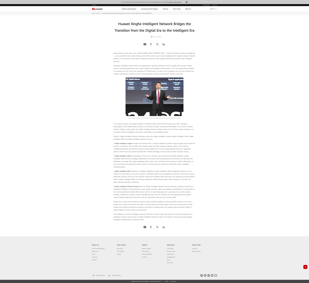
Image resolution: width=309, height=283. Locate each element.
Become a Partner (146, 248)
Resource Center (171, 251)
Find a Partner (145, 251)
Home (93, 13)
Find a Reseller (120, 251)
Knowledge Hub (171, 257)
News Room (95, 251)
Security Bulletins (196, 251)
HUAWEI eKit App (100, 275)
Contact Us (94, 257)
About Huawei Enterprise (98, 248)
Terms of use (173, 281)
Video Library (170, 254)
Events (93, 254)
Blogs (168, 260)
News (98, 13)
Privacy (166, 281)
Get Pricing (119, 248)
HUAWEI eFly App (116, 275)
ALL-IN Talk (170, 262)
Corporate (194, 248)
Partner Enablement (147, 254)
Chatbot (119, 254)
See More (94, 260)
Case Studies (170, 248)
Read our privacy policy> (175, 2)
